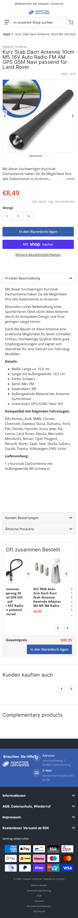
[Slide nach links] (5, 116)
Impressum (11, 817)
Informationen (14, 795)
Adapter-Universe (32, 878)
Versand (39, 900)
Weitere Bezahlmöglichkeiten (38, 254)
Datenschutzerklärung (39, 890)
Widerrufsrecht (39, 885)
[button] (6, 22)
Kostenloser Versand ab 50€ (25, 828)
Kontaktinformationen (39, 906)
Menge (7, 208)
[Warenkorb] (71, 22)
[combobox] (38, 22)
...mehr (70, 178)
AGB (39, 895)
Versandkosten (65, 201)
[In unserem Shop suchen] (61, 22)
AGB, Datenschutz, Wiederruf (26, 806)
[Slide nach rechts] (73, 116)
